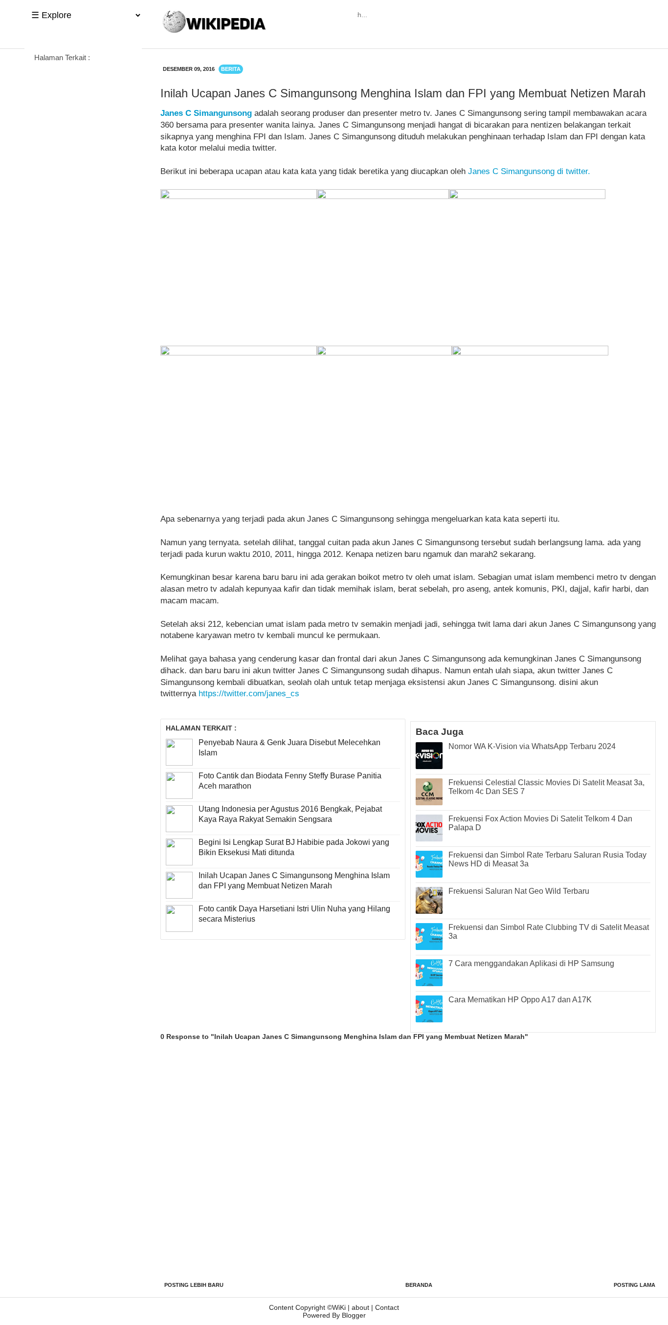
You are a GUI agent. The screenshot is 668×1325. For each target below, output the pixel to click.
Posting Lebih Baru (193, 1285)
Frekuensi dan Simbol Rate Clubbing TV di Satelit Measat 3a (548, 931)
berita (231, 69)
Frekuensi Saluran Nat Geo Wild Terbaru (518, 891)
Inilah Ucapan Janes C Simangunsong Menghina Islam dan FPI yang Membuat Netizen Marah (294, 880)
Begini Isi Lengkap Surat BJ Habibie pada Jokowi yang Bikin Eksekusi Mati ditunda (294, 847)
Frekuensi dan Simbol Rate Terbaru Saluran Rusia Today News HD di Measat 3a (547, 859)
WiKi (339, 1307)
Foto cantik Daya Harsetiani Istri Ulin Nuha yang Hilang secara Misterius (294, 914)
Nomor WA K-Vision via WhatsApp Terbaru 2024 (532, 746)
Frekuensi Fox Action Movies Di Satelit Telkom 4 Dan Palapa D (540, 823)
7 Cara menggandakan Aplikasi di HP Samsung (531, 963)
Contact (387, 1307)
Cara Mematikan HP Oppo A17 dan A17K (520, 999)
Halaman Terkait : (62, 57)
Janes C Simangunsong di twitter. (529, 171)
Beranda (418, 1285)
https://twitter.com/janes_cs (249, 693)
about (360, 1307)
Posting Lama (634, 1285)
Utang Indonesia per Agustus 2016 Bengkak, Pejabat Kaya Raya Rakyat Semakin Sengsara (290, 814)
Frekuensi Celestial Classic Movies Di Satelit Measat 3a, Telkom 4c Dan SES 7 (546, 786)
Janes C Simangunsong (206, 113)
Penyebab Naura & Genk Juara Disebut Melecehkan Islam (289, 747)
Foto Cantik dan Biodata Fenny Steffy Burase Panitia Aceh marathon (290, 781)
